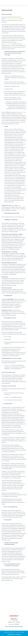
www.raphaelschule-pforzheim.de (13, 18)
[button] (20, 2)
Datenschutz (12, 632)
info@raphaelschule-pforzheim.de (15, 626)
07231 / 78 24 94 (16, 622)
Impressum (6, 632)
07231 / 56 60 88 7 (15, 624)
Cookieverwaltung (20, 632)
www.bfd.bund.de (8, 43)
